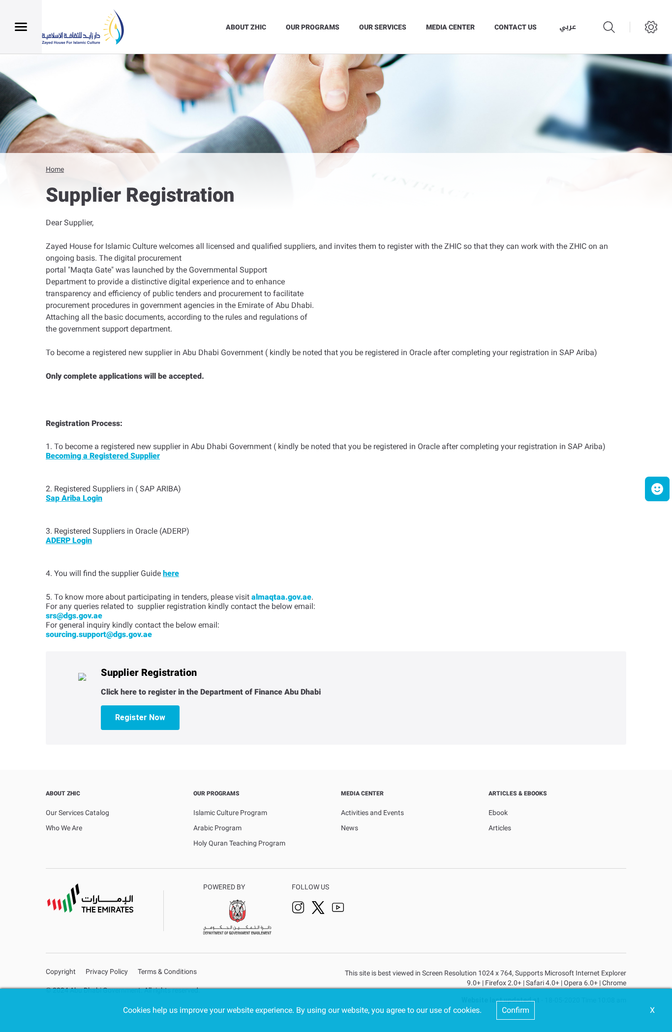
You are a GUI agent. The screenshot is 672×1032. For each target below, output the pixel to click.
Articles (500, 828)
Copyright (61, 971)
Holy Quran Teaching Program (239, 843)
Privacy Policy (107, 971)
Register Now (140, 718)
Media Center (450, 27)
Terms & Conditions (167, 971)
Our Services (382, 27)
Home (55, 169)
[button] (657, 489)
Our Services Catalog (77, 813)
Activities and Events (372, 813)
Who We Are (64, 828)
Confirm (515, 1010)
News (349, 828)
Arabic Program (217, 828)
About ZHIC (246, 27)
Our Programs (312, 27)
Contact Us (515, 27)
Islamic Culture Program (230, 813)
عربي (567, 27)
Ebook (498, 813)
